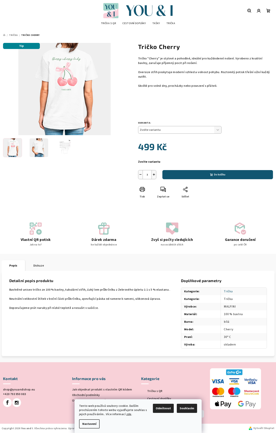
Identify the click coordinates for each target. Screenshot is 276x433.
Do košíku (219, 175)
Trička (228, 291)
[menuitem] (108, 23)
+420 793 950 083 (14, 394)
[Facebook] (7, 402)
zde (128, 414)
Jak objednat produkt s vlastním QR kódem (102, 389)
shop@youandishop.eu (19, 389)
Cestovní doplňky (159, 399)
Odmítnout (163, 408)
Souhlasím (187, 408)
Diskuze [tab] (38, 265)
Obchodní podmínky (86, 395)
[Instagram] (16, 402)
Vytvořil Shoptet (263, 428)
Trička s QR (155, 391)
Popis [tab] (13, 265)
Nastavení (89, 424)
